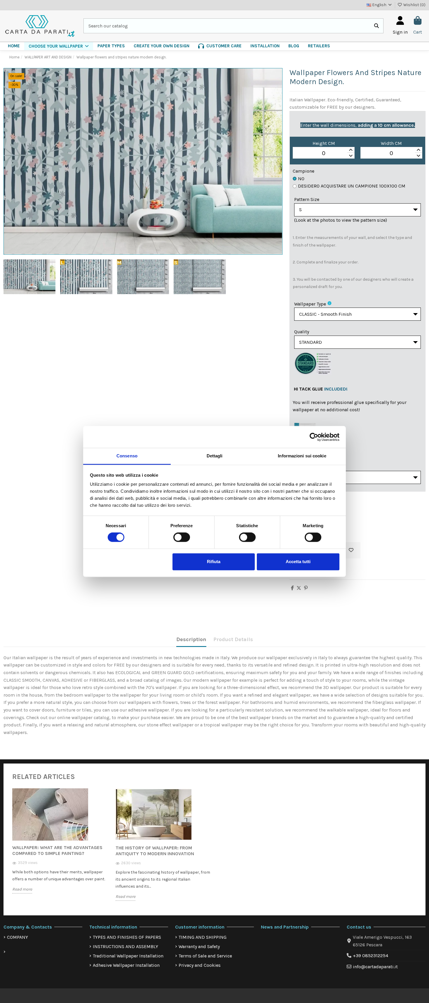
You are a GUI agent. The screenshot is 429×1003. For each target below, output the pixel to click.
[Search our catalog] (376, 26)
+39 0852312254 (370, 955)
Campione (303, 171)
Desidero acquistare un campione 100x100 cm (351, 186)
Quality (301, 331)
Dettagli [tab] (215, 455)
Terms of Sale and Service (205, 956)
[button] (58, 46)
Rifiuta (213, 561)
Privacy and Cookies (200, 965)
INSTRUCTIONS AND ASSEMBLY (125, 946)
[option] (59, 845)
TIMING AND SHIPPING (202, 937)
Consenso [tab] (126, 455)
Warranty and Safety (199, 946)
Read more (22, 889)
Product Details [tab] (233, 639)
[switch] (181, 537)
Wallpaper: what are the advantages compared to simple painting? (57, 850)
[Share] (292, 588)
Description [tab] (191, 639)
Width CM (391, 143)
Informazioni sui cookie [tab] (302, 455)
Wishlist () (413, 4)
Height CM (324, 143)
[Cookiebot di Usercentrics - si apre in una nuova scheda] (313, 437)
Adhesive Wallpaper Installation (126, 965)
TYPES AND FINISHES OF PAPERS (127, 937)
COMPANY (17, 937)
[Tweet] (299, 588)
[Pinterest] (306, 588)
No (301, 178)
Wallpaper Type (310, 304)
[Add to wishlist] (351, 550)
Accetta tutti (298, 561)
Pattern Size (306, 199)
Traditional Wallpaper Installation (128, 956)
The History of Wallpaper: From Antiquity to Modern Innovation (155, 850)
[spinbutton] (323, 153)
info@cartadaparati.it (375, 966)
